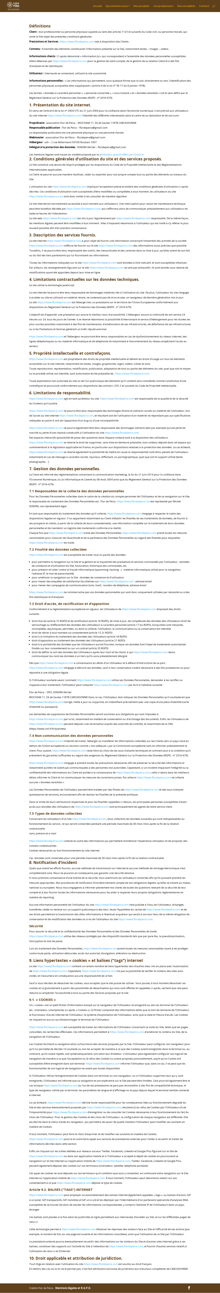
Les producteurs (163, 6)
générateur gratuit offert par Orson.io (121, 154)
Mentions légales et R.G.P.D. (73, 1288)
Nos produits (141, 6)
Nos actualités (186, 6)
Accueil (97, 6)
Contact (204, 6)
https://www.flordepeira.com (77, 41)
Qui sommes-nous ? (118, 6)
